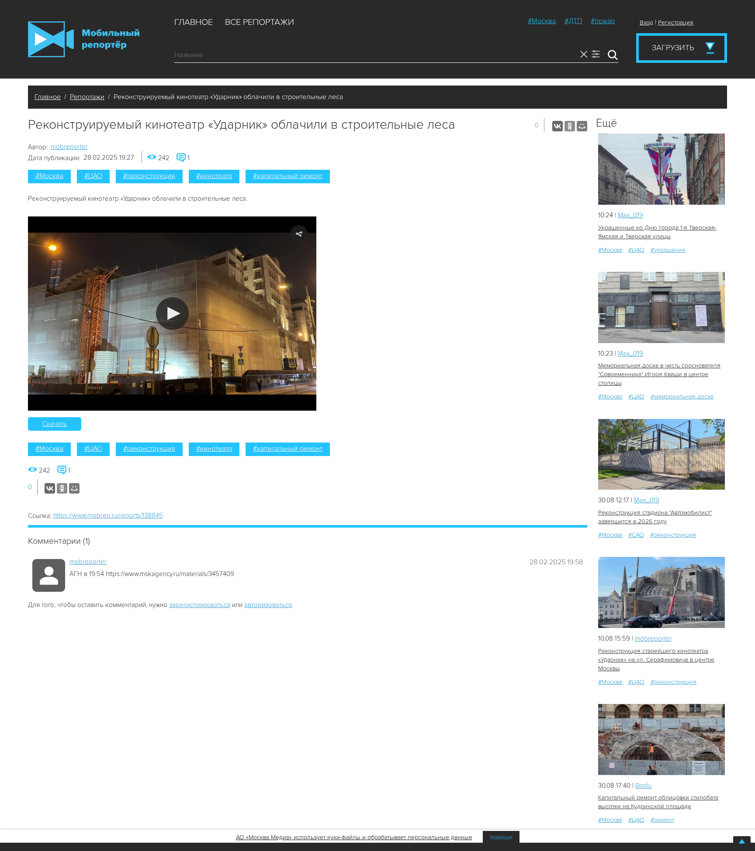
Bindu (643, 785)
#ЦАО (93, 176)
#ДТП (573, 21)
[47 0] (661, 454)
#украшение (668, 250)
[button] (172, 313)
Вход (646, 22)
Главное (193, 22)
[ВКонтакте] (557, 126)
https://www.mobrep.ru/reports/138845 (108, 515)
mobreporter (69, 147)
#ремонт (662, 820)
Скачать (54, 424)
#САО (636, 535)
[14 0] (661, 169)
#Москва (542, 21)
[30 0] (661, 739)
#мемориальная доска (682, 396)
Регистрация (675, 22)
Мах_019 (630, 215)
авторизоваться (268, 605)
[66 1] (661, 592)
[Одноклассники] (570, 126)
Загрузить (673, 47)
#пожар (603, 21)
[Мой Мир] (582, 126)
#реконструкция (149, 176)
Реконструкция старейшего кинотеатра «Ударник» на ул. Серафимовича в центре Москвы (656, 659)
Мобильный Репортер (83, 39)
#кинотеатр (214, 176)
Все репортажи (259, 22)
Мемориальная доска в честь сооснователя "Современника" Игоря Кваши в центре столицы (659, 374)
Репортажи (87, 97)
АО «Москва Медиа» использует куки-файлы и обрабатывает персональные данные (354, 837)
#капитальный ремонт (287, 176)
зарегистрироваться (199, 605)
